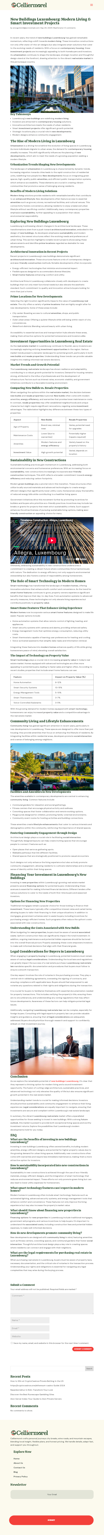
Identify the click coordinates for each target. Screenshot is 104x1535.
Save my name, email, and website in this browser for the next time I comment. (51, 1343)
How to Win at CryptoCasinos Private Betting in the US (37, 1381)
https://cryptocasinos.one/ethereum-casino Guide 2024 (37, 1385)
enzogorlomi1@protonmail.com (26, 28)
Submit (51, 1520)
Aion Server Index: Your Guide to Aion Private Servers (36, 1399)
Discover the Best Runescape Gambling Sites (32, 1394)
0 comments (70, 28)
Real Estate (58, 28)
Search (89, 1368)
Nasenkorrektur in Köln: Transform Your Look (31, 1390)
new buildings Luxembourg (65, 1081)
